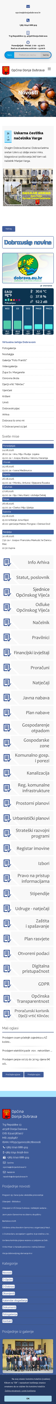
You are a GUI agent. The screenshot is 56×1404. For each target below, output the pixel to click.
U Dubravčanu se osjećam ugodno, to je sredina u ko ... (26, 1234)
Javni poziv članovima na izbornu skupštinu (21, 1214)
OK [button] (28, 1398)
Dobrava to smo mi (13, 420)
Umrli (5, 402)
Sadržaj (46, 55)
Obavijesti (9, 1293)
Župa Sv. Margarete (13, 372)
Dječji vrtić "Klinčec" (13, 384)
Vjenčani (7, 390)
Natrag (9, 229)
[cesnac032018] (27, 168)
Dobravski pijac (11, 408)
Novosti (7, 1272)
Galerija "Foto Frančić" (14, 360)
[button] (20, 1390)
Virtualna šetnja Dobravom (19, 342)
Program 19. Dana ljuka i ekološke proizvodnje (22, 1195)
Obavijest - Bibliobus (11, 1201)
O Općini (8, 1279)
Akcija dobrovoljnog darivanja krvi (17, 1253)
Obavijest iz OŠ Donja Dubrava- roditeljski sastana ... (25, 1208)
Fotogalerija (9, 348)
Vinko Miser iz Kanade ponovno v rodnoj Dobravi (23, 1247)
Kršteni (6, 396)
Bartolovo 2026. (9, 1221)
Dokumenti (9, 1307)
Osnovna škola (10, 378)
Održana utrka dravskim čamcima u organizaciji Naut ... (27, 1227)
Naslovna (20, 101)
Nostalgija (8, 354)
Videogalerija (9, 366)
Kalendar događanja (15, 1300)
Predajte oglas (34, 1074)
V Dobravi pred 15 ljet (14, 426)
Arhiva (5, 414)
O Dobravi (8, 1286)
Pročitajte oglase (13, 1074)
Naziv (9, 55)
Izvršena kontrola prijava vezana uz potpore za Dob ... (25, 1240)
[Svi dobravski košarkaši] (27, 1355)
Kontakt (7, 1321)
